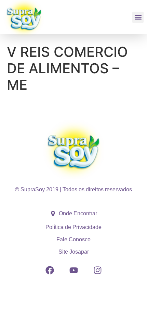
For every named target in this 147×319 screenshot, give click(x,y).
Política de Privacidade (73, 227)
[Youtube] (73, 270)
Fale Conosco (73, 239)
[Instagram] (97, 270)
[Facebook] (49, 270)
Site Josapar (73, 252)
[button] (138, 17)
